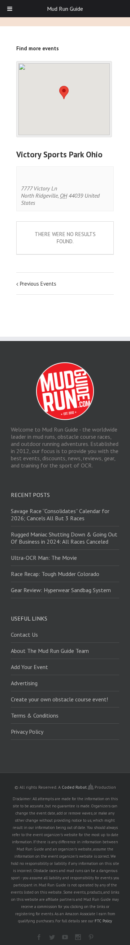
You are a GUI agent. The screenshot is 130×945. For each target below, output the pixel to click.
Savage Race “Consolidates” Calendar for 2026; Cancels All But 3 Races (60, 514)
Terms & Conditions (34, 715)
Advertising (24, 683)
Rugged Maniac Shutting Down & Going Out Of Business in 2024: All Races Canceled (64, 538)
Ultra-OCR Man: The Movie (44, 557)
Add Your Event (29, 666)
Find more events (37, 48)
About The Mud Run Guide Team (50, 650)
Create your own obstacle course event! (59, 699)
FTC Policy (103, 920)
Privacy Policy (27, 731)
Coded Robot (75, 787)
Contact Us (24, 634)
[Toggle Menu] (10, 8)
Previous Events (38, 283)
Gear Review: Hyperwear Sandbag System (61, 590)
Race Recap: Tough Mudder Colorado (55, 573)
